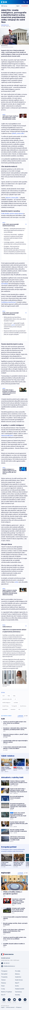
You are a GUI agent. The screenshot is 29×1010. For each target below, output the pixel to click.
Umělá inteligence (6, 702)
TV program (4, 971)
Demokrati (13, 709)
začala (16, 582)
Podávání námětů (19, 989)
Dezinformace (23, 706)
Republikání (5, 709)
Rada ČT (17, 983)
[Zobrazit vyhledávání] (24, 2)
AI (15, 699)
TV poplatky (4, 977)
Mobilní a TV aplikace (6, 991)
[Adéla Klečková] (14, 677)
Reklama (17, 974)
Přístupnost (18, 1007)
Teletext (3, 980)
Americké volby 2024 (7, 699)
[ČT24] (4, 2)
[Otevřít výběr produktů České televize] (27, 2)
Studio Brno (18, 977)
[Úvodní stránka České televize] (7, 954)
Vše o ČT (3, 994)
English (2, 1007)
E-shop (3, 989)
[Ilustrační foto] (14, 36)
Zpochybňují (4, 283)
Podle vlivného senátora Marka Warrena (12, 213)
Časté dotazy (18, 991)
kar (8, 25)
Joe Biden (16, 702)
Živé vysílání (4, 974)
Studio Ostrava (19, 980)
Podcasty (3, 983)
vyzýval (13, 325)
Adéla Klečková (4, 25)
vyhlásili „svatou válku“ (18, 133)
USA (19, 709)
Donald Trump (5, 706)
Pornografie (14, 706)
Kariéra (17, 986)
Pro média (17, 971)
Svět (3, 695)
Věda (9, 695)
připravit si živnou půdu (12, 197)
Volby (14, 695)
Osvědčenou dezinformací (8, 302)
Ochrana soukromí (10, 1007)
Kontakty (17, 994)
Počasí (3, 986)
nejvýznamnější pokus (7, 435)
